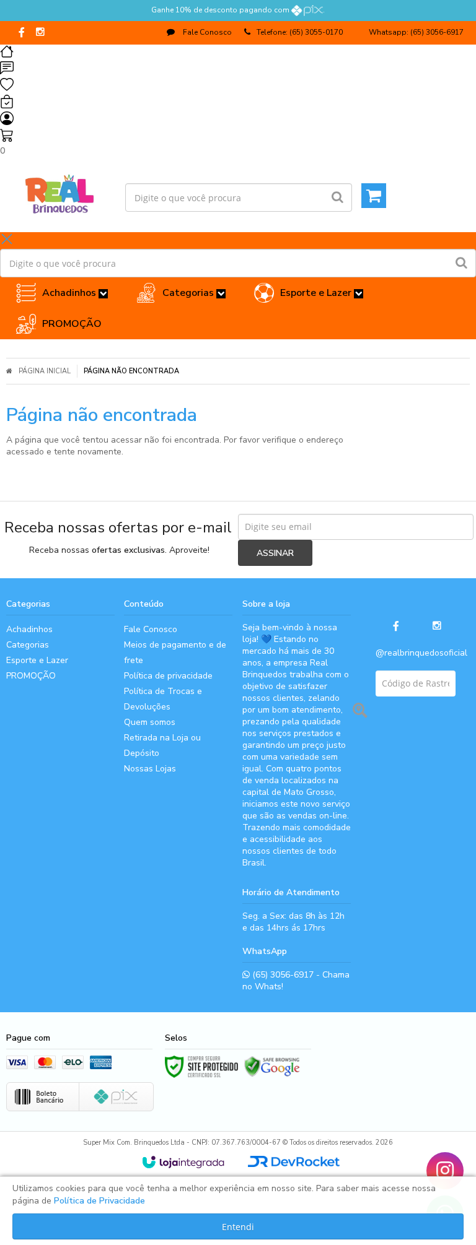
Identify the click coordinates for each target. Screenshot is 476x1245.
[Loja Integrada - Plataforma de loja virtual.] (183, 1162)
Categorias (27, 645)
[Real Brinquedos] (59, 191)
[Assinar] (275, 553)
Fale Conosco (206, 32)
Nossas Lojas (150, 768)
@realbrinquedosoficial (421, 653)
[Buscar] (337, 197)
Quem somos (149, 722)
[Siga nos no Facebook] (21, 33)
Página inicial (45, 371)
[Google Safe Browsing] (272, 1067)
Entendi (238, 1227)
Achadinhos (29, 629)
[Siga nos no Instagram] (40, 33)
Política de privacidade (168, 676)
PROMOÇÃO (31, 676)
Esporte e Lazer (37, 660)
